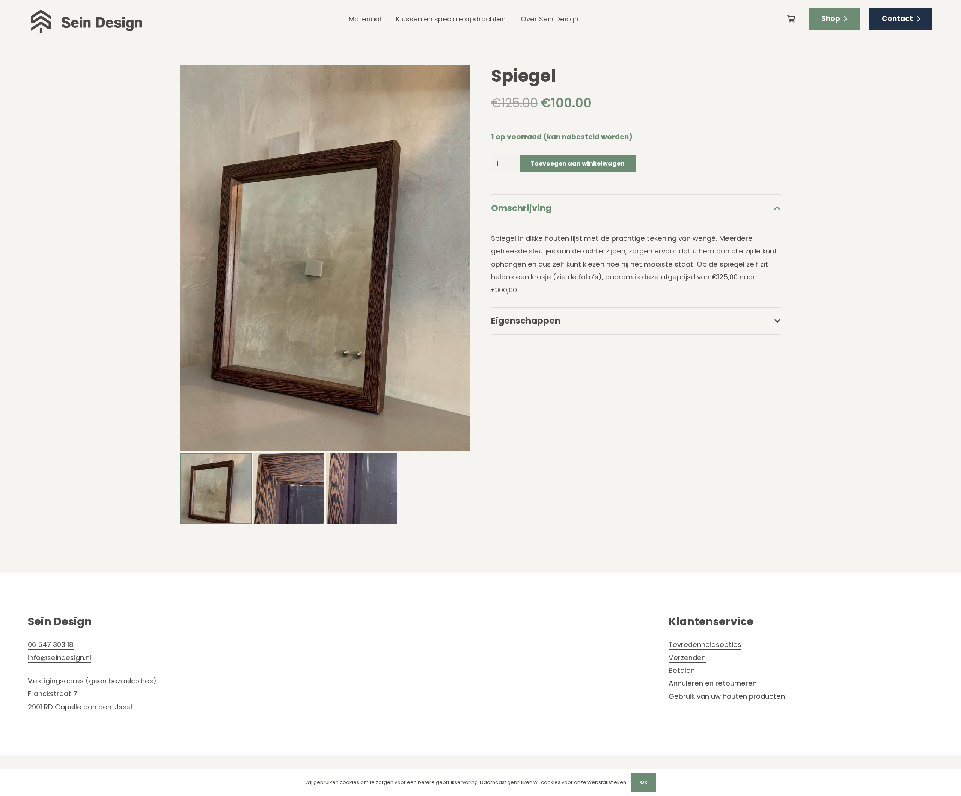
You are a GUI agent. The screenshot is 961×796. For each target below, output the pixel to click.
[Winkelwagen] (791, 18)
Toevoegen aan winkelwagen (577, 163)
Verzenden (687, 657)
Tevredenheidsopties (705, 644)
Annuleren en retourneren (713, 683)
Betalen (682, 670)
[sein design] (86, 19)
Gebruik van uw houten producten (727, 696)
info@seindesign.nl (59, 657)
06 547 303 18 (51, 644)
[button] (456, 79)
